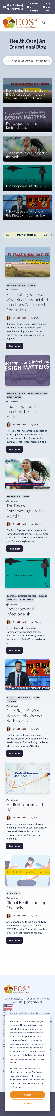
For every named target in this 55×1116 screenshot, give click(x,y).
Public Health (24, 698)
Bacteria (11, 596)
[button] (50, 235)
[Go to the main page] (21, 22)
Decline (27, 1102)
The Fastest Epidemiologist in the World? (25, 511)
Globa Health (13, 893)
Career (26, 496)
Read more (14, 346)
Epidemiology (13, 496)
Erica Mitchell (19, 317)
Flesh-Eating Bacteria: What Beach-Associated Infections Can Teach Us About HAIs (27, 302)
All (7, 235)
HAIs (45, 235)
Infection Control (26, 235)
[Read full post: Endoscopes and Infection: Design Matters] (27, 370)
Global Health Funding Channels (26, 905)
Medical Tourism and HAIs (24, 807)
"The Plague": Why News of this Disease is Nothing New (25, 716)
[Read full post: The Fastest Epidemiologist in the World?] (27, 473)
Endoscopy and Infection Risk (20, 611)
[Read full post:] (27, 674)
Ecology (32, 285)
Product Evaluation (37, 393)
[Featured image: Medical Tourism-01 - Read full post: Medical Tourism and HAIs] (27, 777)
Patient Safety (14, 397)
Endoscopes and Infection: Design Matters (21, 411)
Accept (27, 1094)
